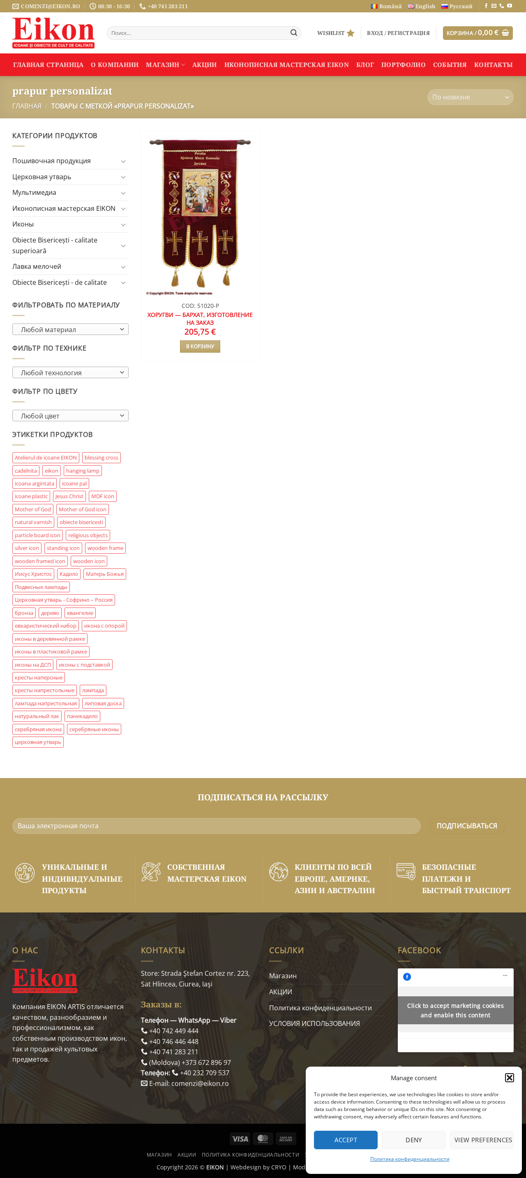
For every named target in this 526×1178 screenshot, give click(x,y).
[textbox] (68, 329)
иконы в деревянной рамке (50, 638)
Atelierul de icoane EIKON (46, 457)
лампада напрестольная (46, 703)
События (450, 64)
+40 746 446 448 (173, 1041)
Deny (414, 1140)
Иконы (23, 224)
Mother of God (33, 509)
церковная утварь (38, 742)
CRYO (278, 1167)
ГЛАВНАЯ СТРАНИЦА (48, 64)
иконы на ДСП (33, 664)
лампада (93, 690)
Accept (346, 1140)
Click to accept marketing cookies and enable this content (455, 1010)
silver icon (27, 548)
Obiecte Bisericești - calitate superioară (54, 245)
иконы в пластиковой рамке (51, 651)
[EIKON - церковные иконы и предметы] (53, 33)
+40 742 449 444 (173, 1030)
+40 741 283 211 (173, 1051)
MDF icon (102, 496)
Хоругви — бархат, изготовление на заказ (200, 318)
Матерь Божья (105, 573)
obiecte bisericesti (81, 522)
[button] (509, 1078)
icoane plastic (31, 496)
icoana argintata (34, 483)
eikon (51, 470)
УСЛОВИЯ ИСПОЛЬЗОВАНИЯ (314, 1023)
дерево (50, 613)
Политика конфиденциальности (410, 1158)
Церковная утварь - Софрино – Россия (64, 599)
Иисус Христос (33, 573)
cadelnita (26, 470)
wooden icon (89, 561)
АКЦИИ (204, 64)
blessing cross (101, 457)
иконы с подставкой (84, 664)
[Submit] (294, 33)
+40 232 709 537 (203, 1072)
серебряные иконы (94, 729)
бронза (24, 613)
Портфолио (403, 64)
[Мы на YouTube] (509, 6)
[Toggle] (124, 161)
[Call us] (501, 6)
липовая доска (103, 703)
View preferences (483, 1140)
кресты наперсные (38, 677)
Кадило (69, 573)
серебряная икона (38, 729)
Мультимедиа (34, 192)
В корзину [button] (200, 346)
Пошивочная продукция (51, 160)
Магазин (162, 64)
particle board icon (37, 535)
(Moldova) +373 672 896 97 (189, 1062)
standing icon (63, 548)
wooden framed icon (40, 561)
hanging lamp (82, 470)
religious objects (88, 535)
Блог (365, 64)
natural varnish (33, 522)
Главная (27, 106)
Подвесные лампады (41, 587)
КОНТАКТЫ (493, 64)
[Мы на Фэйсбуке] (486, 6)
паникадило (82, 716)
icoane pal (74, 483)
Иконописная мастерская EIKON (286, 64)
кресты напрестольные (44, 690)
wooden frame (105, 548)
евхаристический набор (45, 625)
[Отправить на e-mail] (493, 6)
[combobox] (70, 329)
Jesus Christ (69, 496)
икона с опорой (104, 625)
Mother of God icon (82, 509)
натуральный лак (37, 716)
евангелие (80, 613)
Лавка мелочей (36, 266)
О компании (114, 64)
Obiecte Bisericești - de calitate (59, 282)
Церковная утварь (41, 176)
